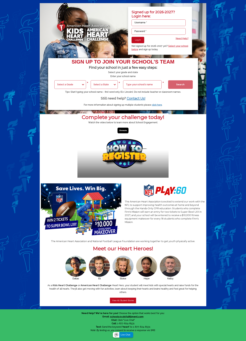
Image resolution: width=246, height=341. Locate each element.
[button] (123, 335)
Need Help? (182, 38)
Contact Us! (136, 98)
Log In (138, 40)
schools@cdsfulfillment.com (127, 316)
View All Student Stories (123, 300)
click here (157, 104)
